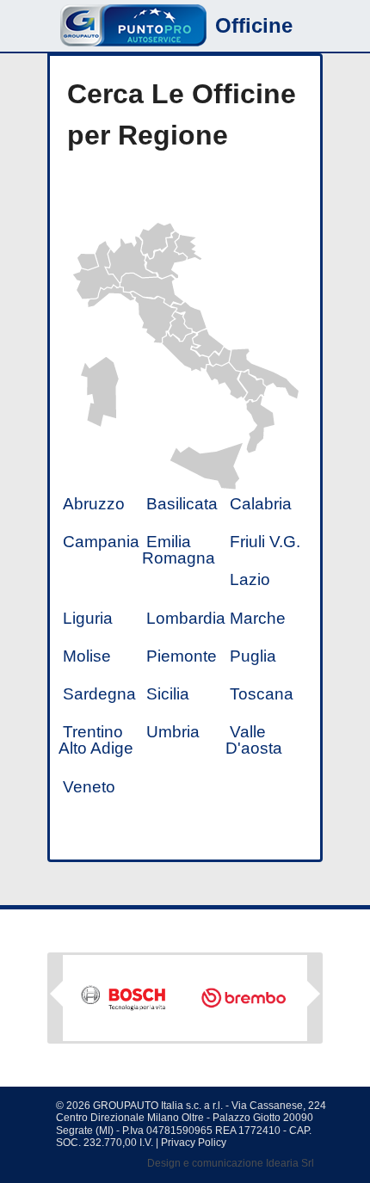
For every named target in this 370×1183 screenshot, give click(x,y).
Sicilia (167, 694)
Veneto (89, 787)
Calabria (261, 504)
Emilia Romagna (178, 550)
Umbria (173, 732)
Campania (101, 542)
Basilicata (182, 504)
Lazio (250, 579)
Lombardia (185, 618)
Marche (258, 618)
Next (313, 1000)
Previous (56, 994)
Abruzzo (94, 504)
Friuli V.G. (265, 542)
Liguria (88, 618)
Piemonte (181, 656)
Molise (87, 656)
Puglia (253, 656)
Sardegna (99, 694)
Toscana (261, 694)
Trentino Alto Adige (96, 740)
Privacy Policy (193, 1143)
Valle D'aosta (253, 740)
